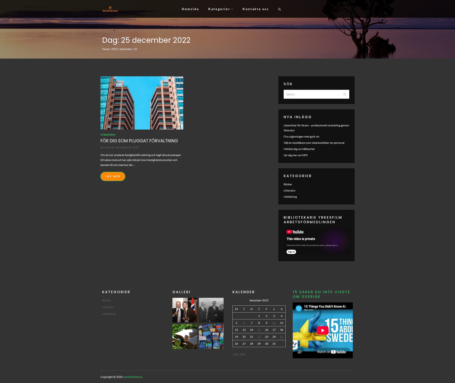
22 (259, 336)
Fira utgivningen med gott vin (301, 136)
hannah (109, 147)
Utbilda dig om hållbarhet (299, 149)
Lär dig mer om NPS (295, 155)
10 (274, 322)
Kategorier (219, 9)
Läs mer (113, 176)
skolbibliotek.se (132, 376)
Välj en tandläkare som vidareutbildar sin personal (314, 142)
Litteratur (290, 190)
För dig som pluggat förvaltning (139, 141)
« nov (235, 353)
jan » (243, 353)
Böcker (288, 184)
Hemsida (190, 9)
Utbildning (107, 134)
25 (281, 336)
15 (259, 329)
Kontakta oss (256, 9)
